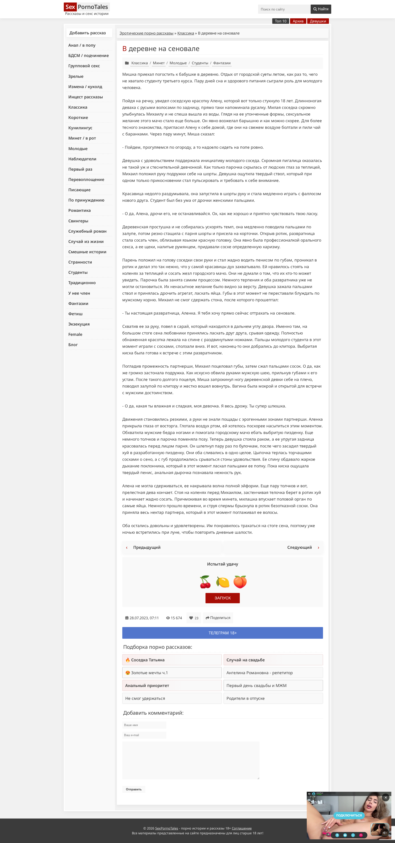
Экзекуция (79, 324)
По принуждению (86, 200)
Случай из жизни (86, 241)
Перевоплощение (86, 179)
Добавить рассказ (87, 32)
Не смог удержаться (145, 698)
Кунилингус (80, 127)
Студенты (78, 272)
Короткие (78, 117)
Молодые (78, 148)
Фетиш (75, 313)
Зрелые (75, 76)
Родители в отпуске (246, 698)
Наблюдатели (82, 159)
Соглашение (242, 828)
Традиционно (82, 282)
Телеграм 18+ (223, 633)
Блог (73, 344)
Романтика (79, 210)
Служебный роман (87, 231)
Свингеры (78, 221)
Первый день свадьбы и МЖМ (257, 685)
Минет (159, 62)
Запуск (223, 598)
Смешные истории (87, 251)
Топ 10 (280, 21)
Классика (77, 107)
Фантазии (78, 303)
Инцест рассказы (85, 97)
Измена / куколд (85, 86)
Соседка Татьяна (148, 660)
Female (75, 334)
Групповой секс (84, 65)
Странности (80, 262)
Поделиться (220, 618)
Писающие (79, 189)
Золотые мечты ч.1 (149, 672)
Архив (298, 21)
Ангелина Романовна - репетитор (260, 672)
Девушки (318, 21)
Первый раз (80, 169)
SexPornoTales (166, 828)
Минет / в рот (82, 138)
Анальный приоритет (147, 685)
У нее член (79, 293)
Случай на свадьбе (246, 660)
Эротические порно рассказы (146, 33)
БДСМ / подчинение (88, 55)
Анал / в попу (82, 45)
